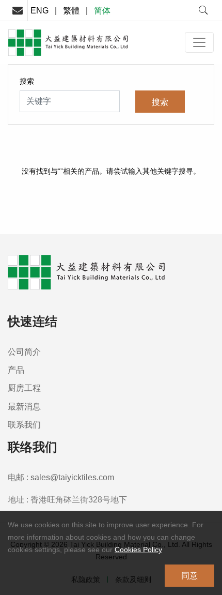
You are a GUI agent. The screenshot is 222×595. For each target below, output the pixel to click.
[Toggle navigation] (199, 42)
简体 (102, 10)
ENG (39, 10)
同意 (189, 575)
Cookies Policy (138, 549)
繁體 (71, 10)
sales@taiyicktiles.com (72, 477)
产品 (16, 369)
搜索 (27, 81)
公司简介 (24, 351)
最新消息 (24, 406)
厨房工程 (24, 387)
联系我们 (24, 424)
